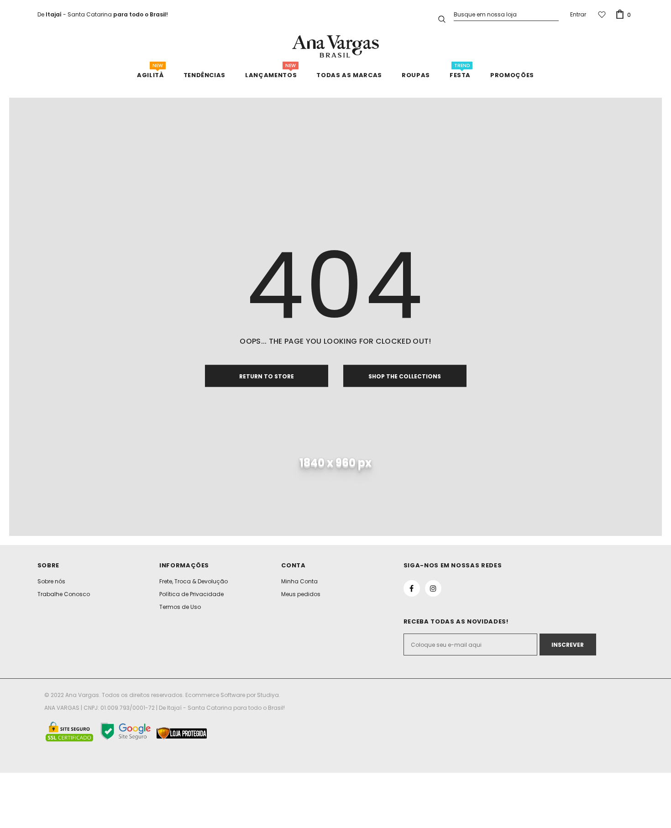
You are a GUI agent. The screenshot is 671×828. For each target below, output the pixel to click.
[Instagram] (433, 588)
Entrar (578, 14)
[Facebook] (412, 588)
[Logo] (335, 46)
